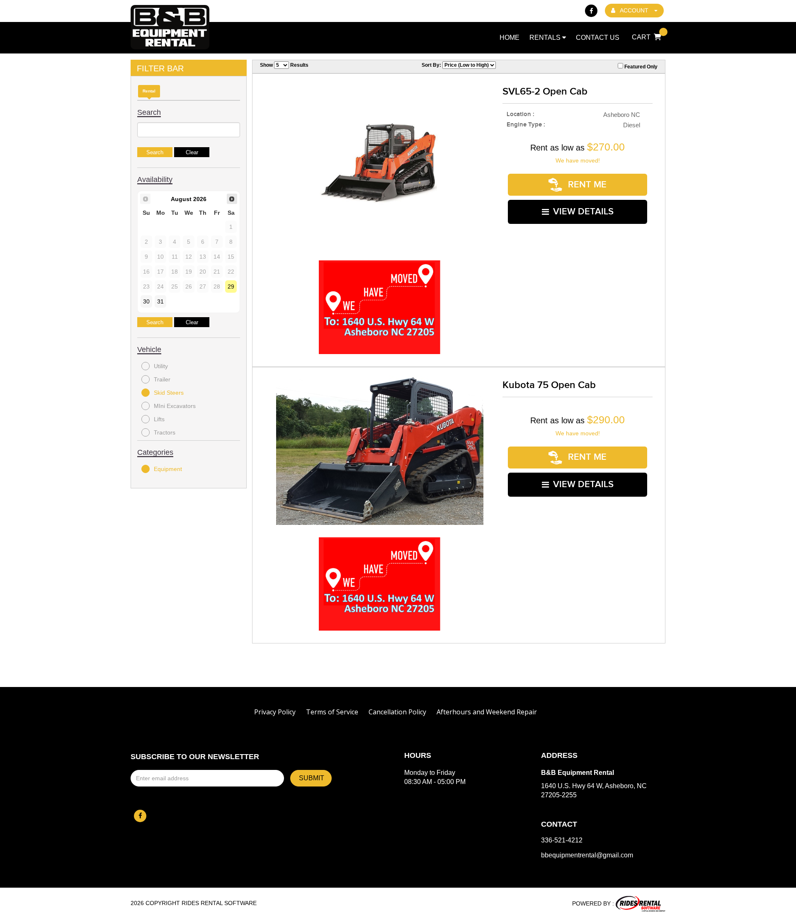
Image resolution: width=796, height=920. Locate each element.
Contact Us (597, 37)
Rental (149, 91)
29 (231, 286)
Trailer (162, 379)
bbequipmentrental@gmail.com (587, 855)
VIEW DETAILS (583, 211)
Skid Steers (169, 392)
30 (146, 301)
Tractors (164, 432)
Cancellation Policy (397, 711)
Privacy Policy (275, 711)
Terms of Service (332, 711)
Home (509, 37)
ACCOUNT (634, 10)
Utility (161, 366)
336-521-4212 (561, 840)
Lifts (159, 419)
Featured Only (640, 67)
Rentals (545, 37)
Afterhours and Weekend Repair (487, 711)
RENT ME (586, 184)
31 (160, 301)
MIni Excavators (175, 406)
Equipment (168, 469)
